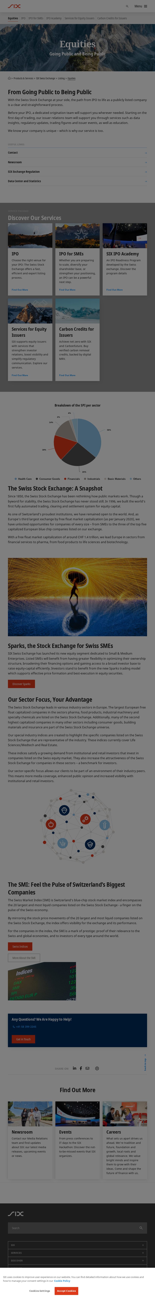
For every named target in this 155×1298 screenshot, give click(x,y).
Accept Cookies (66, 1291)
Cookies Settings (39, 1291)
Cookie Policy (62, 1280)
